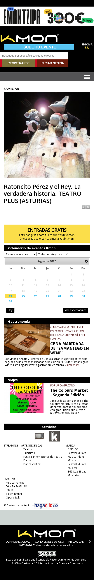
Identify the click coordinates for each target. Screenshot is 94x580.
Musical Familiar (16, 483)
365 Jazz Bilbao (77, 471)
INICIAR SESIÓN (52, 63)
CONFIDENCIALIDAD (18, 542)
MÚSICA (70, 445)
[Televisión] (39, 440)
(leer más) (73, 365)
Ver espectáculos (76, 310)
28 (59, 296)
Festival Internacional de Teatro (42, 457)
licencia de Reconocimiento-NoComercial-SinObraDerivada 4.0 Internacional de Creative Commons (50, 561)
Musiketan (74, 475)
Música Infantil (76, 457)
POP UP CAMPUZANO (62, 385)
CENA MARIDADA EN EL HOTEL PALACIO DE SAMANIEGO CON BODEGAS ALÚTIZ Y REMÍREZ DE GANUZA (67, 333)
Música (72, 460)
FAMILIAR (9, 479)
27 (47, 296)
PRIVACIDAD (76, 542)
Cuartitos (29, 453)
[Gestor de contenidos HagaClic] (46, 506)
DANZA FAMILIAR (16, 486)
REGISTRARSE (19, 63)
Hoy (10, 310)
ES (86, 48)
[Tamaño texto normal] (83, 207)
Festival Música (77, 453)
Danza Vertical (32, 464)
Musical (72, 468)
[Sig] (86, 261)
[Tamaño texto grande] (88, 207)
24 (10, 296)
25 (23, 296)
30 (83, 296)
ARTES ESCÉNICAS (31, 445)
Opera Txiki (13, 497)
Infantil (10, 490)
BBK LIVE (73, 449)
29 (71, 296)
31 (10, 301)
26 (35, 296)
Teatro (27, 449)
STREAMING (11, 445)
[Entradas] (54, 440)
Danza (27, 460)
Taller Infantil (14, 494)
